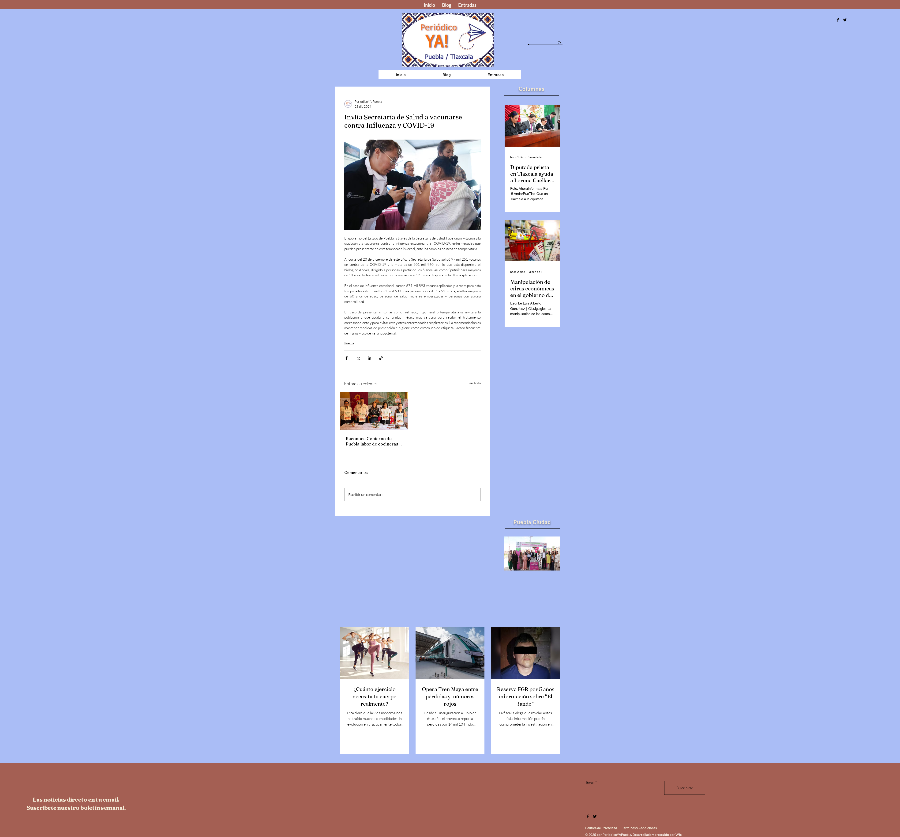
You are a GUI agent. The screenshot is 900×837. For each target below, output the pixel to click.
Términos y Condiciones (639, 828)
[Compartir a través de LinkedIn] (369, 358)
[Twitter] (594, 816)
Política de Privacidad (601, 828)
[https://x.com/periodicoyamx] (845, 20)
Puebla (349, 343)
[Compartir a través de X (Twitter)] (358, 358)
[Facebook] (838, 20)
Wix (678, 835)
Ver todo (475, 383)
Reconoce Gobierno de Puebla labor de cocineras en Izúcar (372, 441)
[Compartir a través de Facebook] (346, 358)
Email (590, 782)
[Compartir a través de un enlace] (381, 358)
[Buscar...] (559, 43)
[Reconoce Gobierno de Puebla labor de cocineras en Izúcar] (374, 411)
